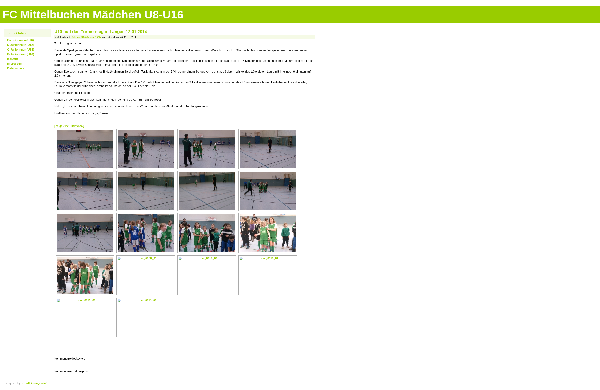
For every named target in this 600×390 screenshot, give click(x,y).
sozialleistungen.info (34, 383)
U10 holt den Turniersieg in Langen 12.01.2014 (100, 31)
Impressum (14, 63)
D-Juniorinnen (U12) (20, 45)
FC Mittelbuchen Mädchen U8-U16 (93, 14)
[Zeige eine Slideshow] (69, 126)
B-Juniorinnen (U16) (20, 54)
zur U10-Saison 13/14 (89, 37)
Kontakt (12, 59)
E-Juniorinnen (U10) (20, 40)
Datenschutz (15, 68)
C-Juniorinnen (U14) (20, 49)
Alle (74, 37)
